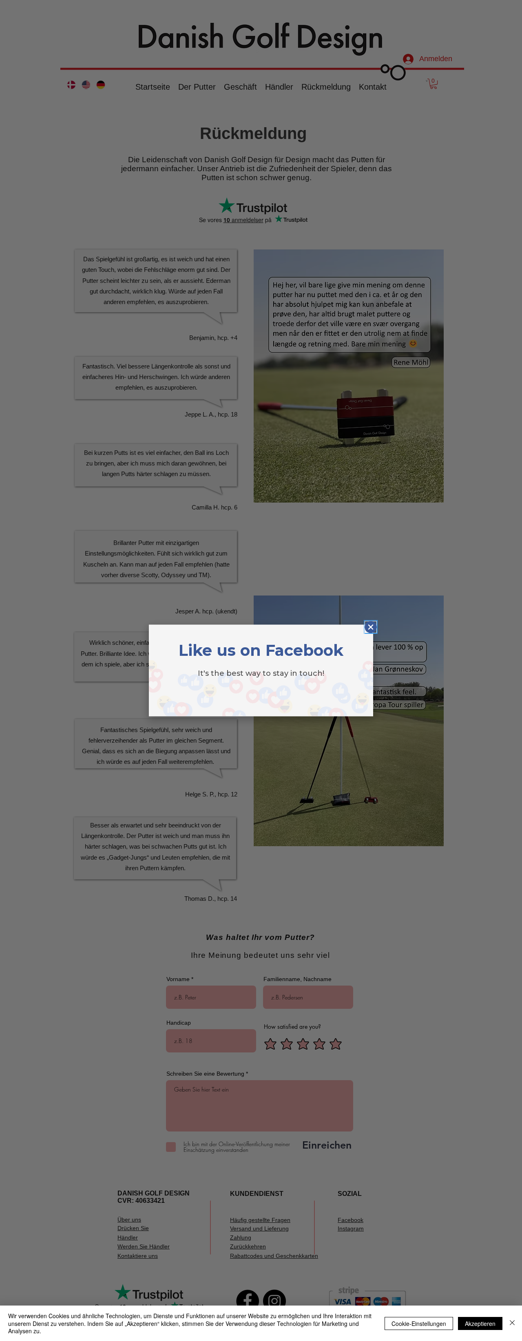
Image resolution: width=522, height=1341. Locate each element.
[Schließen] (512, 1323)
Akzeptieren (480, 1323)
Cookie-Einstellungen (419, 1323)
